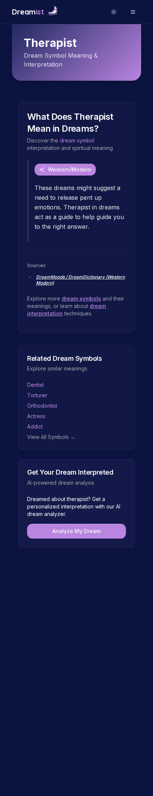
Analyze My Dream (76, 531)
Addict (35, 426)
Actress (36, 416)
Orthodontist (42, 405)
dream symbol (77, 140)
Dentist (35, 385)
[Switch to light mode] (113, 12)
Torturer (37, 395)
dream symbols (81, 298)
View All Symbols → (51, 437)
